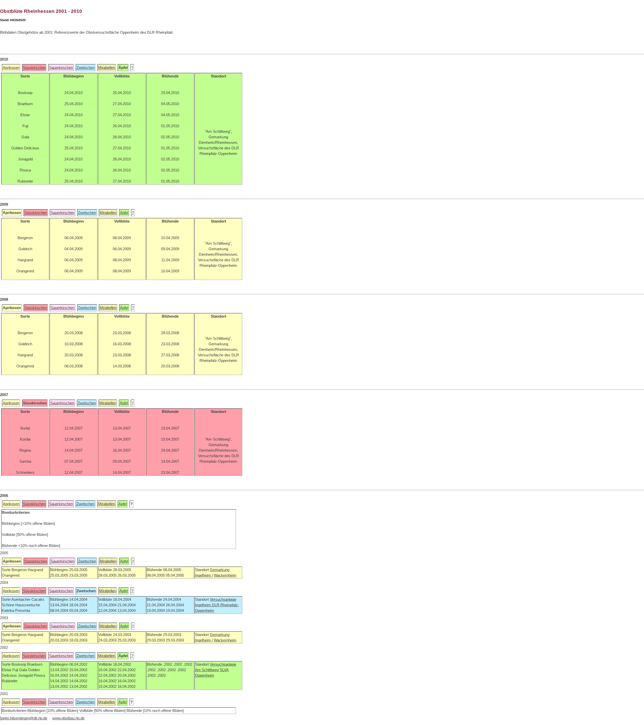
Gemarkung (219, 570)
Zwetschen (85, 68)
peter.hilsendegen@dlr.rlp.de (24, 718)
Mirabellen (106, 68)
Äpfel (124, 213)
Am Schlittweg (207, 670)
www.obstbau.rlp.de (68, 718)
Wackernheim (225, 575)
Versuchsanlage (223, 600)
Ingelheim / (204, 575)
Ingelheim (203, 605)
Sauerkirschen (61, 68)
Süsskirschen (34, 68)
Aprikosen (11, 68)
